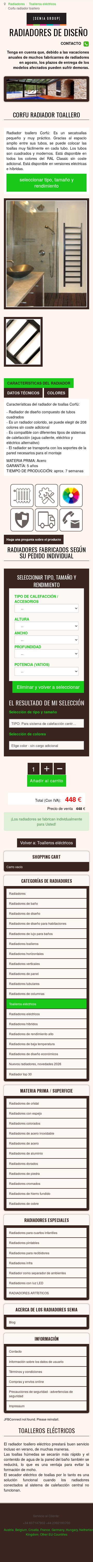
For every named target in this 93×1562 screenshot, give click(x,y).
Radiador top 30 (20, 1074)
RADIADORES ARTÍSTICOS (29, 1293)
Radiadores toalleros (23, 943)
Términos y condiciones (25, 1371)
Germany (58, 1529)
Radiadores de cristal (24, 1103)
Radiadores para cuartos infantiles (33, 1232)
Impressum (17, 1406)
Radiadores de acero (24, 1143)
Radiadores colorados (24, 1123)
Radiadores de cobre (24, 1203)
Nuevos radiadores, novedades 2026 (35, 1064)
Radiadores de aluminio (26, 1153)
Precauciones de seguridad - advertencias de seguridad (41, 1393)
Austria (9, 1529)
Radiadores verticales (24, 963)
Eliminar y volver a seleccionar (48, 686)
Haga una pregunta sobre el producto (33, 539)
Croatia (33, 1529)
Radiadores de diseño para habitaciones (37, 923)
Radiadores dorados (23, 1163)
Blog (12, 1322)
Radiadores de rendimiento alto (31, 1034)
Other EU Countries (53, 1534)
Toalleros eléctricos (42, 4)
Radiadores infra (21, 1263)
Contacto (15, 1351)
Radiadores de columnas (26, 993)
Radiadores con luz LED (26, 1283)
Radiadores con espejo (25, 1113)
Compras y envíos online (26, 1381)
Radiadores (16, 4)
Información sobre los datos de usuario (36, 1361)
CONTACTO (71, 43)
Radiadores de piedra (24, 1173)
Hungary (72, 1529)
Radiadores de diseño (24, 913)
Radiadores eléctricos (24, 1014)
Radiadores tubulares (24, 983)
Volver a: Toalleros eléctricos (46, 843)
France (45, 1529)
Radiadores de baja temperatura (32, 1044)
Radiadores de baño (23, 903)
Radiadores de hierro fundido (29, 1193)
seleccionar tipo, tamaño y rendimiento (47, 182)
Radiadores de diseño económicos (33, 1054)
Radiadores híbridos (23, 1024)
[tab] (39, 383)
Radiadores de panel (24, 973)
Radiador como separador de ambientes (37, 1273)
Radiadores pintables (24, 1242)
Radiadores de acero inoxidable (31, 1133)
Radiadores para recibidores (29, 1253)
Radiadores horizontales (26, 953)
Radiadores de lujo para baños (31, 933)
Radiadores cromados (24, 1183)
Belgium (21, 1529)
